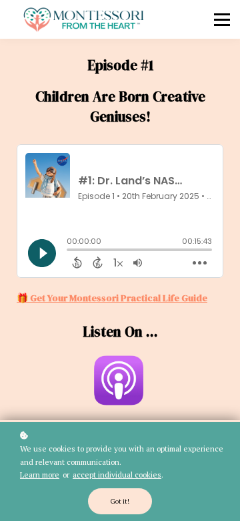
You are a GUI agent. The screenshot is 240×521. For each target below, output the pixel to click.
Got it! (120, 501)
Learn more (39, 475)
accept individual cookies (117, 475)
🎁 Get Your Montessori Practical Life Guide (112, 298)
